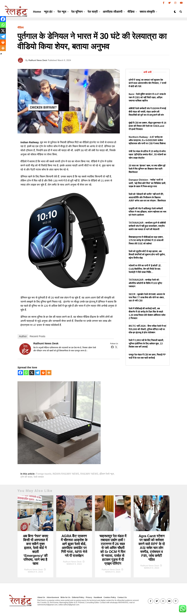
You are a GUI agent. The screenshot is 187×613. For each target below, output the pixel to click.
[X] (31, 372)
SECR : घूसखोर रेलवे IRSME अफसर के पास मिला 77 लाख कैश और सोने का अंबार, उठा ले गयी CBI (147, 297)
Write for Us (65, 597)
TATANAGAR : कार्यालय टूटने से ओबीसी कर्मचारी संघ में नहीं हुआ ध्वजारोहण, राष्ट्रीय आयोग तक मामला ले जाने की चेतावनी (147, 226)
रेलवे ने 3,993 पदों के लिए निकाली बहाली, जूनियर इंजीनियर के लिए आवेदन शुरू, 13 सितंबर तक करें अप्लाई (146, 343)
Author (23, 336)
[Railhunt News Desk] (25, 353)
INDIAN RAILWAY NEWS (66, 474)
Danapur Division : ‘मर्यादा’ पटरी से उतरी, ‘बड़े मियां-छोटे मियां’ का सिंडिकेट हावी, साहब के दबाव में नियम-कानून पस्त (147, 183)
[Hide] (1, 54)
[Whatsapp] (26, 372)
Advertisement (53, 597)
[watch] (69, 290)
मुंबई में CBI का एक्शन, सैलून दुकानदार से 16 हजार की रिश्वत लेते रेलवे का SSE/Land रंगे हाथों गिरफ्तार (147, 126)
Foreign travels (43, 474)
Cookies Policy (110, 597)
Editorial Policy (78, 597)
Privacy (89, 597)
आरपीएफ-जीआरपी (112, 11)
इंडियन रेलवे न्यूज (106, 474)
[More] (48, 372)
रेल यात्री (93, 11)
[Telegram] (37, 372)
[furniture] (59, 463)
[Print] (43, 372)
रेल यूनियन (77, 11)
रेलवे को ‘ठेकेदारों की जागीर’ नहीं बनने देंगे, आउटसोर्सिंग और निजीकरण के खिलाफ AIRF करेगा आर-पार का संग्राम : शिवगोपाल (147, 197)
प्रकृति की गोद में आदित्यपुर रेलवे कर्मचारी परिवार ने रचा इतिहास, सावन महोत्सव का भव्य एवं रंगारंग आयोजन (147, 211)
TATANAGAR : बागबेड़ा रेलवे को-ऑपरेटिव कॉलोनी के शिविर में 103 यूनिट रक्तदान (145, 283)
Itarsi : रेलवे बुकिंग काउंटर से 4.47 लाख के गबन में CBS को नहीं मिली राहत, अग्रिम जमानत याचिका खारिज (147, 97)
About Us (41, 597)
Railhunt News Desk (37, 60)
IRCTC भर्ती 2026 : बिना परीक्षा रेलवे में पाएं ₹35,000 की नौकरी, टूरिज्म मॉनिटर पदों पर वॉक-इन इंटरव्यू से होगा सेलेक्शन (147, 329)
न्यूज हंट (48, 11)
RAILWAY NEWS (89, 474)
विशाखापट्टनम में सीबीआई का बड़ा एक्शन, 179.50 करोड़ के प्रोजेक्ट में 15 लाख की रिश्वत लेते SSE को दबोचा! (146, 240)
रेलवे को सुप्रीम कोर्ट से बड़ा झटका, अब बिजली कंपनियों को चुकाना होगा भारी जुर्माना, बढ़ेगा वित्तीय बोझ (147, 254)
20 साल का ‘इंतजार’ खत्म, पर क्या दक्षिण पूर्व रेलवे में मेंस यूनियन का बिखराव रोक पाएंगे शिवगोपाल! (147, 168)
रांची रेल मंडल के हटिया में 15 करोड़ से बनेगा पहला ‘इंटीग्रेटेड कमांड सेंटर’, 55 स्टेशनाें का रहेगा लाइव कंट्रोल (147, 154)
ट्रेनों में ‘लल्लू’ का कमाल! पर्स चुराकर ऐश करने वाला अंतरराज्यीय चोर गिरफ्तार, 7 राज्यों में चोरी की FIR (147, 83)
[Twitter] (116, 347)
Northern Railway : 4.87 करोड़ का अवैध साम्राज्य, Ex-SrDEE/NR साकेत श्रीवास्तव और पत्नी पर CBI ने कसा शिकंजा (147, 140)
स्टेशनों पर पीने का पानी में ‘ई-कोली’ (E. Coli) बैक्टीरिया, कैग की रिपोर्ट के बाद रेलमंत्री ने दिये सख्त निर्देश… (145, 268)
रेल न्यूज (62, 11)
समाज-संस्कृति (147, 11)
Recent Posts (37, 336)
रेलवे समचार (39, 477)
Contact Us (122, 597)
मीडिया (131, 11)
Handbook (98, 597)
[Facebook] (112, 347)
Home (37, 11)
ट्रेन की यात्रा (26, 477)
